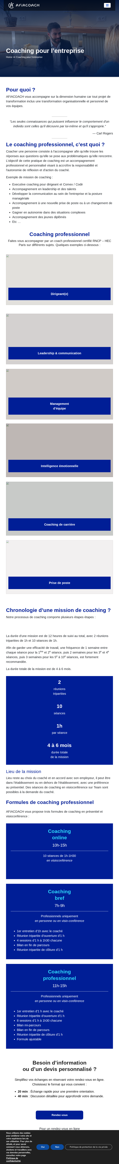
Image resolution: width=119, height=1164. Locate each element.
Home (9, 57)
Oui (43, 1146)
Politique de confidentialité (13, 1159)
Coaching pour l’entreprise (29, 57)
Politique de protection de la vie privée (89, 1146)
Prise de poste (59, 583)
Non (57, 1146)
